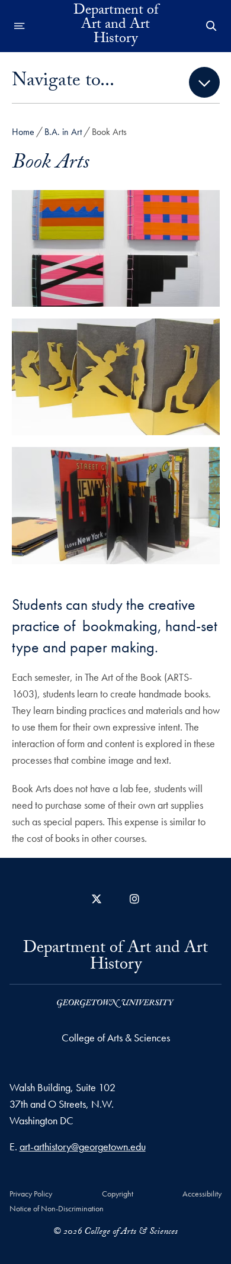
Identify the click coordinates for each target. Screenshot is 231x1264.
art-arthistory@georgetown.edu (83, 1146)
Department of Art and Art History (115, 26)
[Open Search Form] (211, 26)
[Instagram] (134, 899)
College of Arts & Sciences (116, 1037)
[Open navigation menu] (19, 26)
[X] (96, 899)
